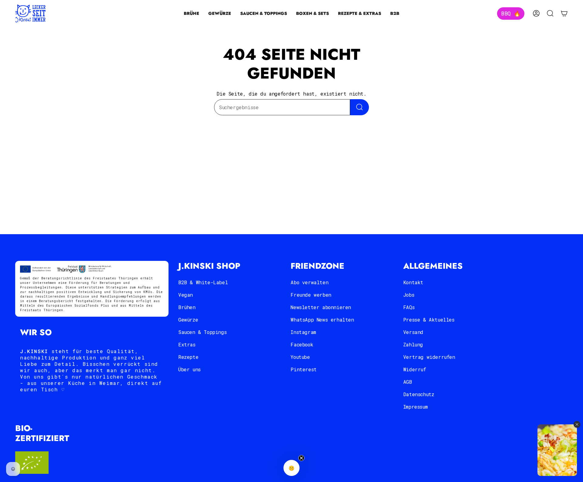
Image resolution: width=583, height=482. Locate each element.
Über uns (189, 369)
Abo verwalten (309, 282)
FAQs (408, 307)
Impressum (415, 406)
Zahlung (413, 344)
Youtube (300, 357)
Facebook (302, 344)
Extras (187, 344)
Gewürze (188, 319)
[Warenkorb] (564, 13)
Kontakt (413, 282)
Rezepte (188, 357)
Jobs (408, 295)
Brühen (187, 307)
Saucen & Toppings (202, 332)
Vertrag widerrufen (429, 357)
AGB (407, 382)
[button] (191, 13)
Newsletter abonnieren (321, 307)
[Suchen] (359, 107)
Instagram (303, 332)
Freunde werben (311, 295)
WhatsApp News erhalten (322, 319)
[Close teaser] (301, 458)
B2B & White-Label (203, 282)
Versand (413, 332)
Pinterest (303, 369)
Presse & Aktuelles (429, 319)
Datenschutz (418, 394)
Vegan (185, 295)
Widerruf (414, 369)
